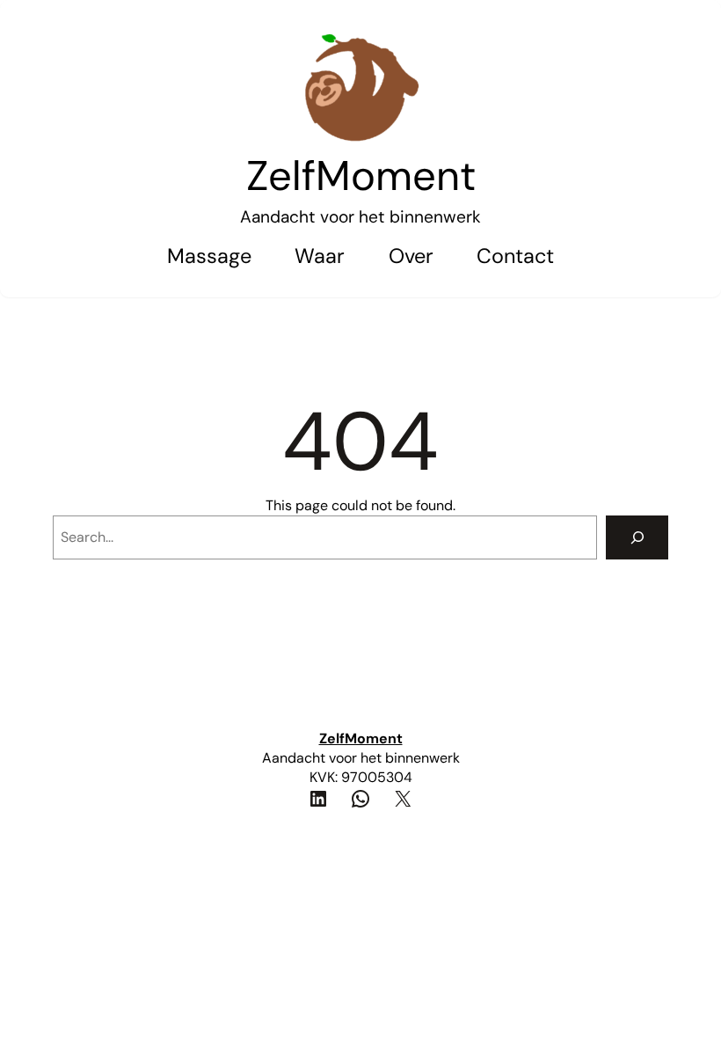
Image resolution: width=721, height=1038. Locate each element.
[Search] (637, 537)
